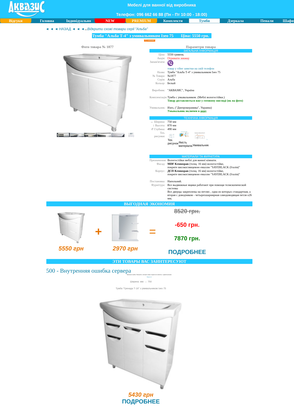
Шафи (288, 21)
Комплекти (173, 21)
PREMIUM (141, 21)
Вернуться (149, 277)
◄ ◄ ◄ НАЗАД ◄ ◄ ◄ (65, 29)
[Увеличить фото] (63, 136)
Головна (47, 21)
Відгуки (16, 21)
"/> (207, 139)
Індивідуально (78, 21)
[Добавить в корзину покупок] (149, 39)
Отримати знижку (178, 58)
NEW (110, 21)
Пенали (267, 21)
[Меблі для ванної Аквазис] (26, 17)
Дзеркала (236, 21)
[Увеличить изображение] (97, 132)
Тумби (204, 21)
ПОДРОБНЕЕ (187, 252)
